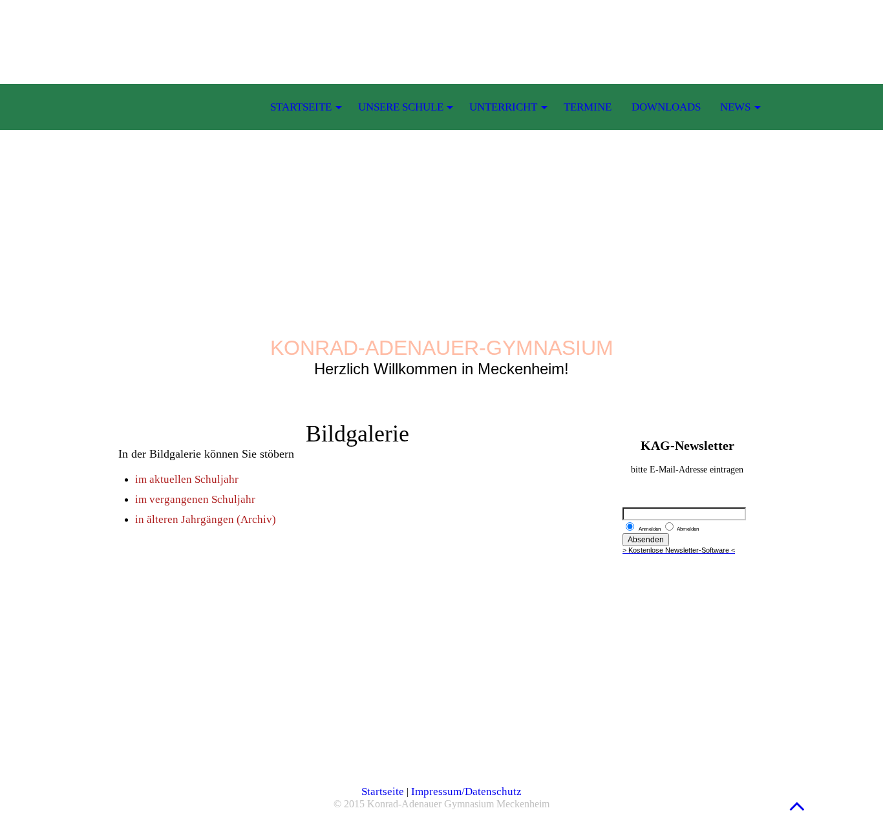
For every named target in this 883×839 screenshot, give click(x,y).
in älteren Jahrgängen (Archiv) (205, 519)
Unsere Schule (400, 107)
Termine (588, 107)
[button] (797, 805)
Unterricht (503, 107)
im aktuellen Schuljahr (187, 479)
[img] (441, 161)
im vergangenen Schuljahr (195, 499)
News (735, 107)
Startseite (382, 791)
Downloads (666, 107)
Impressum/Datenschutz (466, 791)
